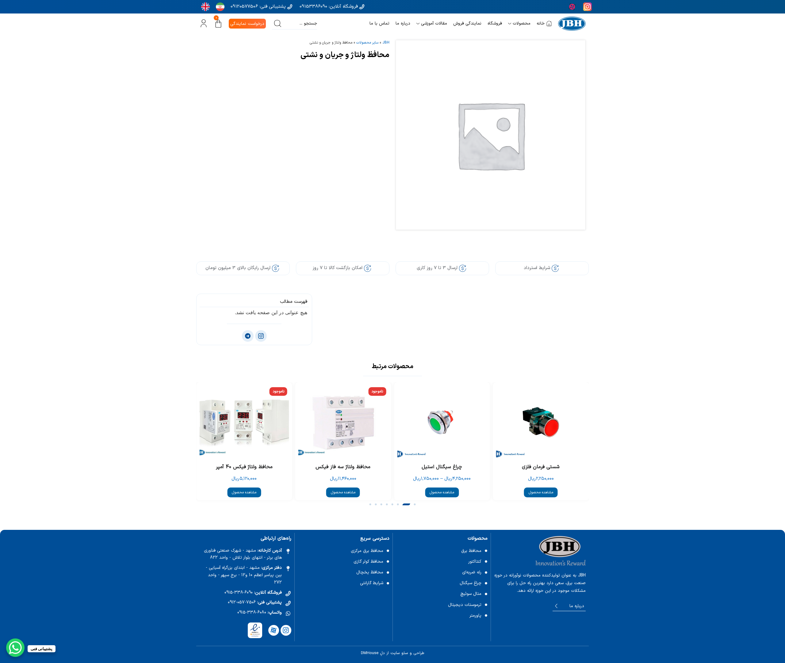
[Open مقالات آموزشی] (417, 23)
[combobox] (300, 23)
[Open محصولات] (509, 23)
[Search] (277, 23)
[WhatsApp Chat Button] (15, 647)
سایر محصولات (367, 42)
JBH (385, 42)
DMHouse (369, 653)
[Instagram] (286, 630)
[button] (415, 504)
